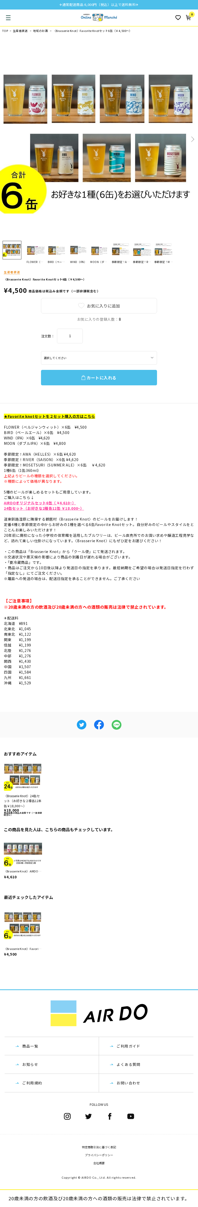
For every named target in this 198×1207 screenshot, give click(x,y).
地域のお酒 (40, 30)
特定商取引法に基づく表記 (99, 1147)
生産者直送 (20, 30)
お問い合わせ (128, 1082)
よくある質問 (128, 1064)
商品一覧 (30, 1046)
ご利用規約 (32, 1082)
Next (192, 139)
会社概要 (99, 1163)
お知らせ (30, 1064)
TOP (5, 30)
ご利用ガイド (128, 1046)
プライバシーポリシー (99, 1155)
